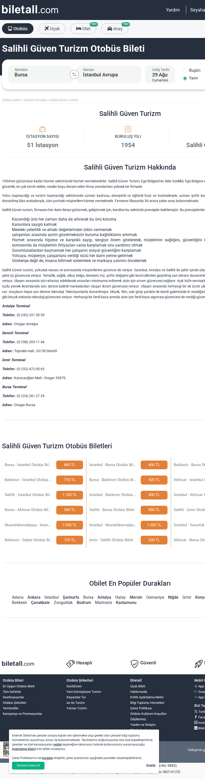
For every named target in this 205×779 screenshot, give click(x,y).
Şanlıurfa (71, 597)
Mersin (136, 597)
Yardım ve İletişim (143, 725)
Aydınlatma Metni (24, 749)
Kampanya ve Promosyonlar (22, 714)
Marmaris (103, 602)
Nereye (88, 70)
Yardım (173, 9)
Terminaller (10, 708)
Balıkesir (19, 602)
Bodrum (84, 602)
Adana (18, 597)
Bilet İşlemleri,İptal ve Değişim (141, 732)
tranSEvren (74, 686)
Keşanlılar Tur (76, 697)
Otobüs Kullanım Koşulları (148, 714)
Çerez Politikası (141, 708)
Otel (88, 27)
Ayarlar (151, 765)
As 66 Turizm (75, 703)
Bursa (88, 597)
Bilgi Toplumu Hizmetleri (147, 703)
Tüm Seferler (12, 692)
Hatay (120, 597)
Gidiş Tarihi (160, 70)
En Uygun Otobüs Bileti (18, 686)
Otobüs (20, 28)
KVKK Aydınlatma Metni (147, 697)
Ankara (34, 597)
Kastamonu (126, 602)
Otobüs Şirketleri (14, 703)
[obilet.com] (30, 13)
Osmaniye (155, 597)
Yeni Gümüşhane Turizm (83, 692)
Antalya (104, 597)
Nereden (21, 70)
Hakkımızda (138, 692)
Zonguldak (63, 602)
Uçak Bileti (137, 686)
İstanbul (51, 597)
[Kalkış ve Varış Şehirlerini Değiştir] (74, 74)
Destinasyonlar (13, 697)
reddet (57, 744)
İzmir (186, 597)
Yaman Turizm (76, 708)
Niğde (173, 597)
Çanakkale (40, 602)
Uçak (54, 28)
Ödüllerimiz (138, 719)
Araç (120, 27)
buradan (47, 758)
